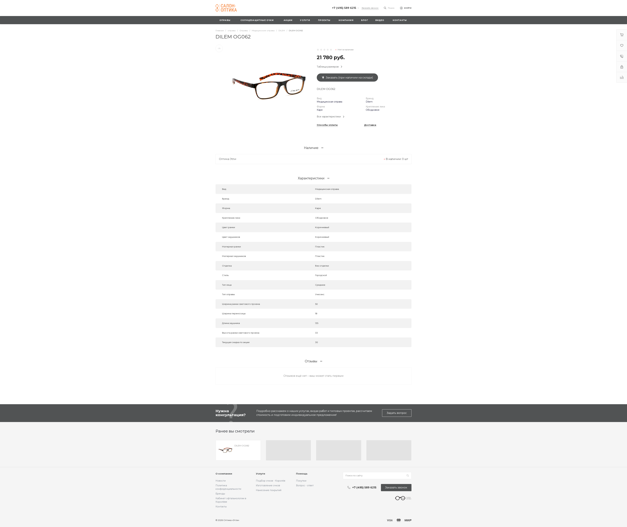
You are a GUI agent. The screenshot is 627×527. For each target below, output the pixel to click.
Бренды (220, 493)
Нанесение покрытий (268, 490)
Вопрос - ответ (305, 485)
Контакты (221, 506)
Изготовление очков (268, 485)
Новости (221, 480)
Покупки (301, 480)
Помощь (301, 473)
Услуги (260, 473)
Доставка (370, 125)
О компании (224, 473)
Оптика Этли (227, 159)
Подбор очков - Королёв (270, 480)
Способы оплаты (327, 125)
